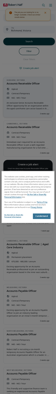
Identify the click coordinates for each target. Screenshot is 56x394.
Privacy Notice (36, 207)
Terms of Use (42, 202)
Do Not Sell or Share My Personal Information (13, 216)
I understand (42, 216)
